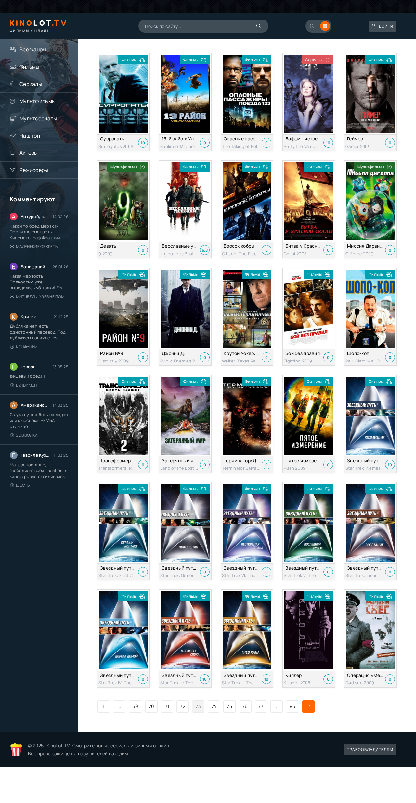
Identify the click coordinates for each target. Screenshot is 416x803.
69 (135, 706)
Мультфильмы (38, 101)
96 (293, 706)
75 (229, 706)
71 (167, 706)
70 (151, 706)
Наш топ (30, 135)
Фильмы (30, 66)
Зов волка (27, 435)
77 (260, 706)
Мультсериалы (38, 118)
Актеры (29, 152)
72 (182, 706)
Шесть (23, 485)
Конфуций (26, 346)
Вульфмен (26, 385)
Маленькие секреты (37, 246)
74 (214, 706)
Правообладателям (370, 749)
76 (245, 706)
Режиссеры (34, 170)
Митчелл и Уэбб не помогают (42, 296)
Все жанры (33, 49)
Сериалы (31, 83)
